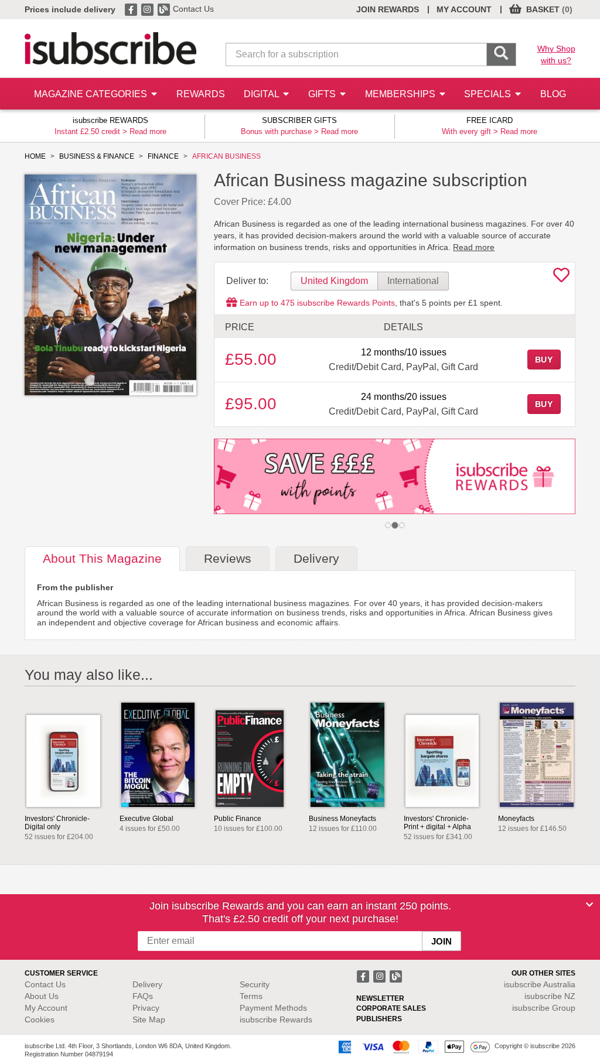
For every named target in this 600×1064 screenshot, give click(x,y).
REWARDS (200, 94)
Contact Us (193, 8)
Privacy (145, 1007)
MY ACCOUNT (464, 9)
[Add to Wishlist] (561, 278)
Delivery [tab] (316, 558)
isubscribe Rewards (276, 1019)
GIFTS (323, 94)
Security (255, 984)
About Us (42, 996)
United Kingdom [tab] (334, 281)
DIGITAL (262, 94)
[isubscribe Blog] (164, 8)
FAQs (142, 996)
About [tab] (102, 558)
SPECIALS (488, 94)
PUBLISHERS (379, 1019)
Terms (251, 996)
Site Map (148, 1019)
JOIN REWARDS (387, 9)
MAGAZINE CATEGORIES (91, 94)
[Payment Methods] (412, 1046)
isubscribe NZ (549, 996)
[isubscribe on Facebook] (132, 8)
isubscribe (539, 984)
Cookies (39, 1019)
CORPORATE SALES (391, 1008)
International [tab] (413, 281)
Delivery (147, 984)
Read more (147, 131)
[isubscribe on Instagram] (148, 8)
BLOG (553, 94)
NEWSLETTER (380, 998)
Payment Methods (273, 1007)
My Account (46, 1007)
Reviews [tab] (227, 558)
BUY (544, 359)
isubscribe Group (543, 1007)
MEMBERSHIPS (401, 94)
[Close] (589, 904)
